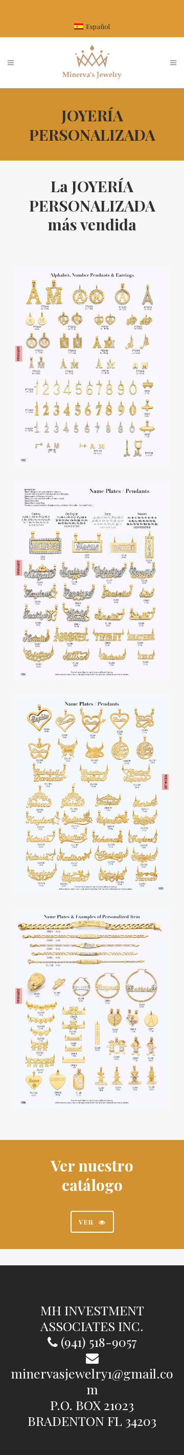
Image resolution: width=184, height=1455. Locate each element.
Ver (86, 1221)
